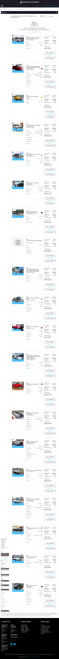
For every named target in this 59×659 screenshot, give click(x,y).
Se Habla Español (55, 5)
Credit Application (45, 630)
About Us (43, 633)
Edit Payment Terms (5, 559)
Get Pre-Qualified (50, 58)
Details (50, 55)
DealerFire (26, 654)
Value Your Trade (44, 629)
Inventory (43, 625)
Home (2, 9)
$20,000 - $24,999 (25, 630)
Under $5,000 (24, 625)
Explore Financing (55, 87)
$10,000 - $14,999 (24, 627)
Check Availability (50, 52)
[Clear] (6, 547)
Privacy (31, 656)
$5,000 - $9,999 (24, 626)
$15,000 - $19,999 (24, 629)
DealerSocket (34, 654)
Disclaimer (38, 656)
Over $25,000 (24, 632)
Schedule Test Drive (45, 627)
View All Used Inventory (34, 32)
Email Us (12, 640)
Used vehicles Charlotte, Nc (9, 9)
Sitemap (34, 656)
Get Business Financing (46, 632)
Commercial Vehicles (45, 626)
